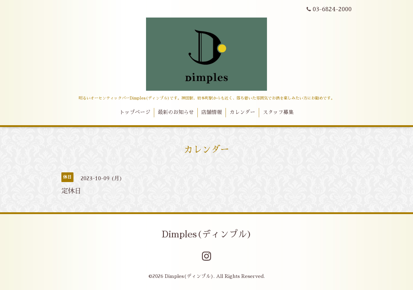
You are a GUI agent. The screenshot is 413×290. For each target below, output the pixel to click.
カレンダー (242, 112)
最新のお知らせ (176, 112)
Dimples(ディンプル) (206, 234)
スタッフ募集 (278, 112)
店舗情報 (211, 112)
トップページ (134, 112)
